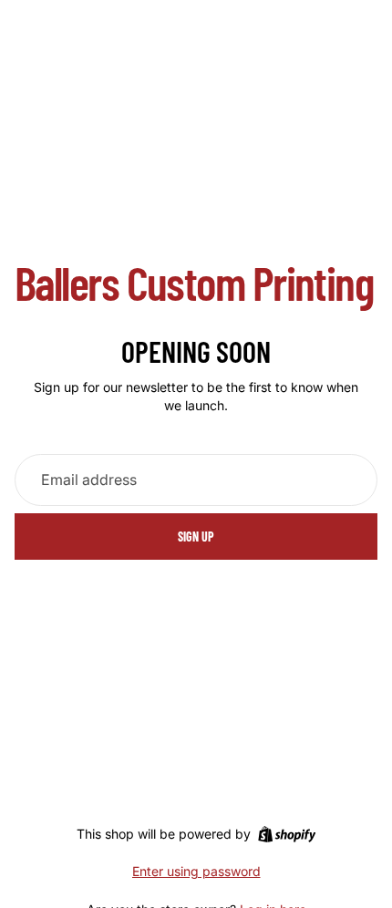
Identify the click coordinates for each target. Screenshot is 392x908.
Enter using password (196, 871)
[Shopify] (286, 834)
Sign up (196, 536)
